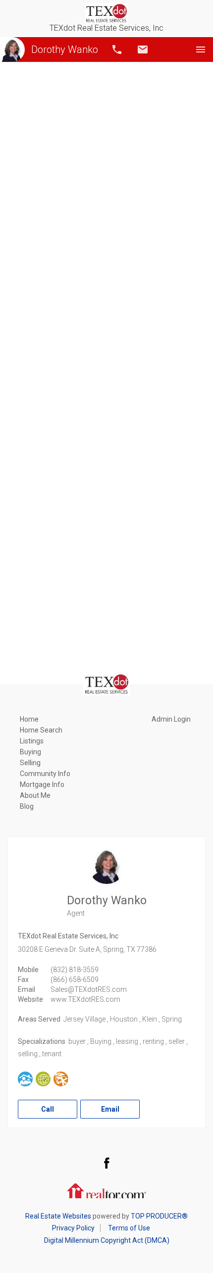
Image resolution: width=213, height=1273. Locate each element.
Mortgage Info (42, 784)
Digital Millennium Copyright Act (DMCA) (106, 1240)
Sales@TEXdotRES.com (89, 989)
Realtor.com (106, 1190)
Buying (30, 752)
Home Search (41, 730)
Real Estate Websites (58, 1216)
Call (117, 49)
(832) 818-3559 (75, 970)
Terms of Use (129, 1228)
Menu (200, 49)
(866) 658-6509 (75, 979)
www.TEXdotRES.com (85, 999)
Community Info (45, 774)
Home (29, 719)
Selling (30, 763)
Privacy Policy (73, 1228)
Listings (32, 741)
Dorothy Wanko (64, 49)
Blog (27, 806)
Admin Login (171, 719)
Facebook (106, 1163)
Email (142, 49)
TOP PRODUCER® (159, 1216)
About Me (35, 795)
